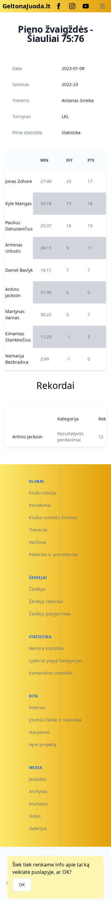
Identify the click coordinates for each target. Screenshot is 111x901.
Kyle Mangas (18, 203)
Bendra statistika (46, 648)
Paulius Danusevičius (19, 226)
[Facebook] (59, 6)
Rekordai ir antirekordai (53, 554)
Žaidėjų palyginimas (50, 614)
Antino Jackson (13, 292)
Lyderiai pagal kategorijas (55, 660)
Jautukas (38, 779)
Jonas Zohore (18, 181)
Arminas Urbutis (14, 248)
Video (34, 816)
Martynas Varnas (15, 314)
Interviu (37, 707)
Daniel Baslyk (19, 270)
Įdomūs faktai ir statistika (55, 720)
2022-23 (70, 84)
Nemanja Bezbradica (16, 359)
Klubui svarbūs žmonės (53, 517)
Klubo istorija (42, 493)
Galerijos (38, 828)
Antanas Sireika (78, 100)
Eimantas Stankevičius (18, 337)
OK (22, 884)
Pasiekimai (40, 505)
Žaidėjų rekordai (46, 601)
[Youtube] (86, 6)
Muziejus (38, 804)
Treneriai (38, 530)
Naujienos (39, 732)
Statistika (71, 132)
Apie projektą (42, 744)
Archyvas (38, 791)
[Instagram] (72, 6)
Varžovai (37, 542)
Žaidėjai (37, 589)
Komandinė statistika (50, 673)
